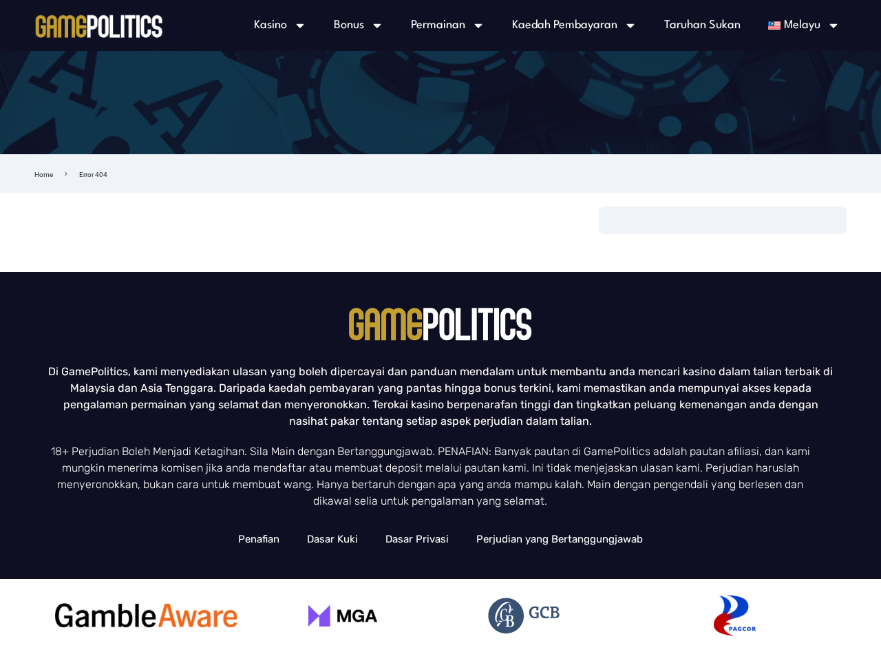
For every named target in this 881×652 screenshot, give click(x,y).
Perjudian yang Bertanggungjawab (559, 539)
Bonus (349, 25)
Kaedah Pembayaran (564, 25)
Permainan (438, 25)
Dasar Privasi (417, 539)
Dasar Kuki (332, 539)
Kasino (270, 25)
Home (43, 174)
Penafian (258, 539)
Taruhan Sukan (702, 25)
